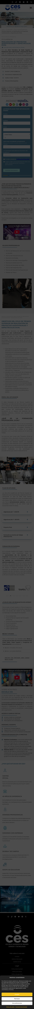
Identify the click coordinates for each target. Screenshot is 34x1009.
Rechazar (17, 998)
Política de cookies (10, 1006)
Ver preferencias (17, 1003)
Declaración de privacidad (21, 1006)
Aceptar (17, 994)
